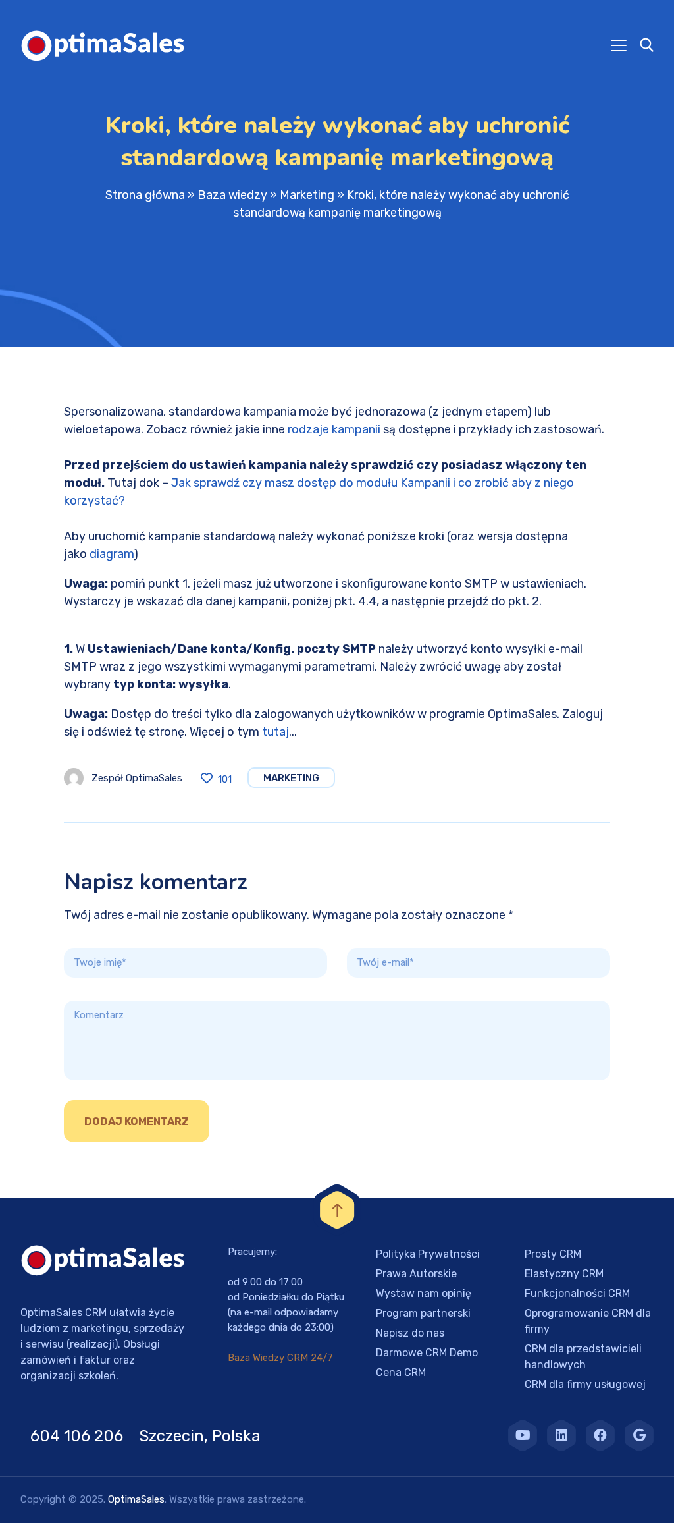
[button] (26, 1496)
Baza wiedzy (232, 195)
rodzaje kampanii (334, 429)
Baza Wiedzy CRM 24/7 (280, 1358)
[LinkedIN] (561, 1435)
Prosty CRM (553, 1254)
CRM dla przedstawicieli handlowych (583, 1357)
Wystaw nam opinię (423, 1293)
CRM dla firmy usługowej (585, 1384)
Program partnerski (423, 1313)
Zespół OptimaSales (136, 778)
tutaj (275, 732)
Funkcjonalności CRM (577, 1293)
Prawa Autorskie (416, 1273)
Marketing (307, 195)
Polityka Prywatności (428, 1254)
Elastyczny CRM (564, 1273)
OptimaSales (136, 1499)
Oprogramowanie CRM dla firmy (588, 1321)
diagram (112, 554)
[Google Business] (639, 1435)
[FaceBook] (600, 1435)
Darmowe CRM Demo (427, 1352)
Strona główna (145, 195)
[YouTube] (522, 1435)
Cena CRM (401, 1372)
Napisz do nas (410, 1333)
